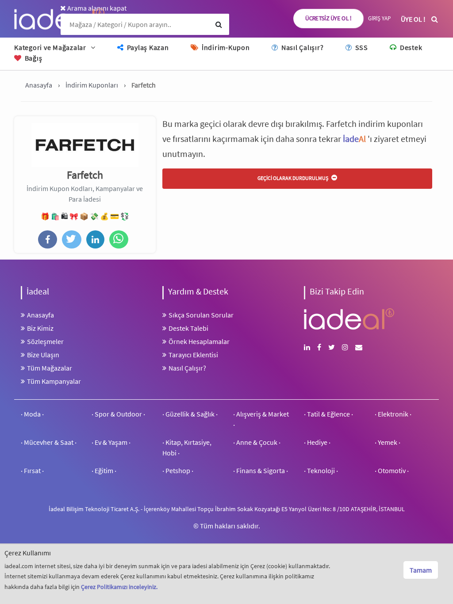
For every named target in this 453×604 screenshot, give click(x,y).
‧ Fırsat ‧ (32, 470)
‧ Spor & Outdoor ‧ (118, 413)
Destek (410, 47)
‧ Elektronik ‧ (393, 413)
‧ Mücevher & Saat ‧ (49, 442)
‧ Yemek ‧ (387, 442)
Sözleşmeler (45, 341)
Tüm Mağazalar (49, 367)
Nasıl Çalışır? (301, 47)
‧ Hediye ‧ (317, 442)
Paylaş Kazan (147, 47)
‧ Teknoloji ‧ (321, 470)
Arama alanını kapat (96, 8)
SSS (360, 47)
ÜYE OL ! (413, 19)
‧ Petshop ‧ (177, 470)
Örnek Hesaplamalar (199, 341)
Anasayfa (40, 314)
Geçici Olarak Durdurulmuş (293, 178)
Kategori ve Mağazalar (50, 47)
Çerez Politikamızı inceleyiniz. (119, 587)
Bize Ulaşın (43, 354)
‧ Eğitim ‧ (104, 470)
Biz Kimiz (40, 328)
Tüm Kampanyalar (54, 381)
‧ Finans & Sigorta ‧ (260, 470)
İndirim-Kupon (225, 47)
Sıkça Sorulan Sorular (201, 314)
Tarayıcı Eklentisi (193, 354)
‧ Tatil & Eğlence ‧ (328, 413)
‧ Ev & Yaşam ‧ (111, 442)
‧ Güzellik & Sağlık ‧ (190, 413)
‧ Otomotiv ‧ (392, 470)
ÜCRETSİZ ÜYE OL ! (328, 18)
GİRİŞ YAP (379, 18)
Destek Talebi (188, 328)
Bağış (32, 58)
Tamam (421, 570)
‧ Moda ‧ (32, 413)
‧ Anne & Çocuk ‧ (256, 442)
